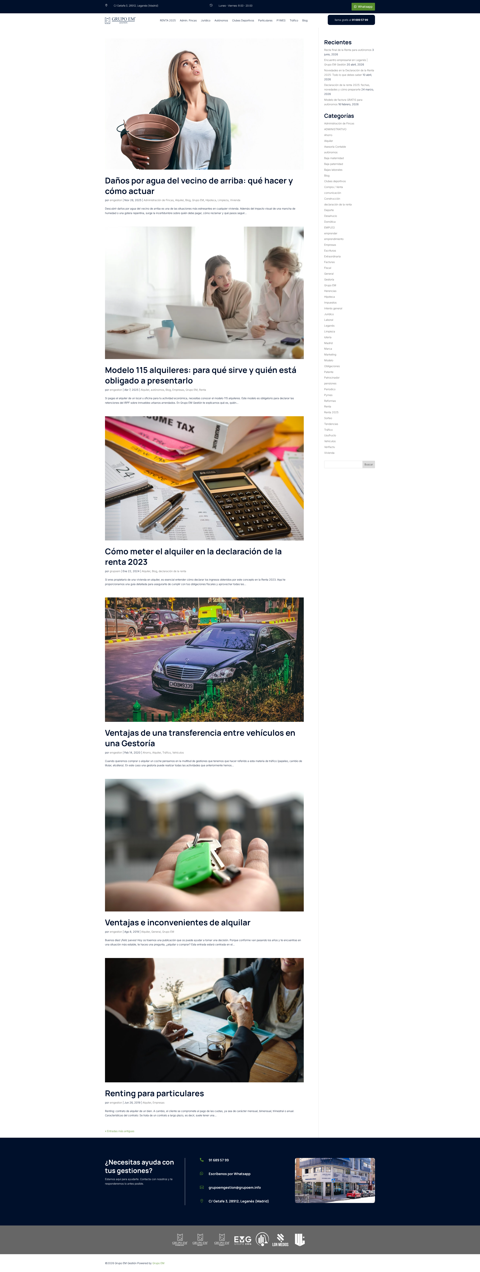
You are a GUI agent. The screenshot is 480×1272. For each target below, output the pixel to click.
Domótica (330, 221)
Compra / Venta (333, 187)
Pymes (328, 395)
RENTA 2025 (168, 20)
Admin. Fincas (188, 20)
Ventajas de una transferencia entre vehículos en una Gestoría (200, 738)
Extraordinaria (332, 256)
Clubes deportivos (335, 181)
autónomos (157, 389)
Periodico (329, 389)
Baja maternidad (334, 158)
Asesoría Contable (335, 146)
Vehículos (178, 752)
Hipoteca (211, 200)
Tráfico (294, 20)
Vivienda (235, 200)
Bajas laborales (333, 169)
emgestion (116, 200)
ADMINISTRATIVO (335, 129)
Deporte (329, 210)
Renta (202, 389)
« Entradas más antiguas (119, 1131)
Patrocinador (332, 377)
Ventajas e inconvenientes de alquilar (177, 922)
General (156, 931)
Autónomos (221, 20)
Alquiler (179, 200)
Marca (328, 348)
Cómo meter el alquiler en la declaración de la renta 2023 (193, 556)
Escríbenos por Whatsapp (229, 1173)
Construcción (332, 198)
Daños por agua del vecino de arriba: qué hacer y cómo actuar (199, 185)
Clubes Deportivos (243, 20)
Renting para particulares (154, 1093)
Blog (305, 20)
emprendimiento (334, 238)
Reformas (330, 400)
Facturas (329, 262)
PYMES (281, 20)
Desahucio (330, 215)
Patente (328, 371)
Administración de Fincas (159, 200)
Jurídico (205, 20)
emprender (330, 233)
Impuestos (330, 302)
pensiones (330, 383)
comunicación (332, 192)
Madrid (328, 343)
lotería (328, 337)
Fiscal (327, 267)
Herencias (330, 290)
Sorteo (328, 418)
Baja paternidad (333, 163)
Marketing (330, 354)
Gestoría (329, 279)
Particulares (265, 20)
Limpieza (223, 200)
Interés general (333, 308)
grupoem (115, 571)
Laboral (328, 319)
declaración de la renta (172, 571)
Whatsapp (365, 7)
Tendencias (331, 423)
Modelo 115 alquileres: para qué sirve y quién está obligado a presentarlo (200, 375)
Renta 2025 (331, 412)
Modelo (328, 360)
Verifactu (329, 447)
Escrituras (330, 250)
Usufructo (330, 435)
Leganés (329, 325)
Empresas (178, 389)
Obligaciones (332, 366)
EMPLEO (329, 227)
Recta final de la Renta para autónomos (347, 49)
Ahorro (147, 752)
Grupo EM (198, 200)
